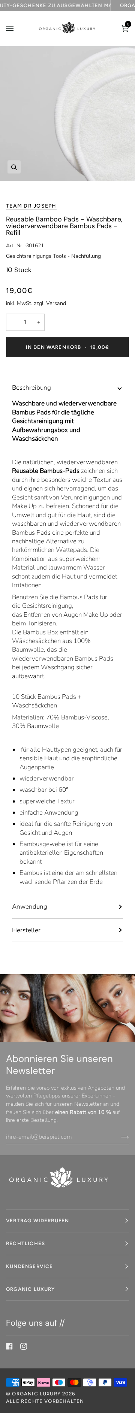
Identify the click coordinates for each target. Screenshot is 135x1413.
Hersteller (26, 930)
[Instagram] (23, 1346)
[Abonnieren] (119, 1137)
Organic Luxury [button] (30, 1289)
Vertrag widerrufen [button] (37, 1220)
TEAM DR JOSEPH (31, 206)
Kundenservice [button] (29, 1266)
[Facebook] (9, 1346)
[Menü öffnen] (17, 28)
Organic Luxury (37, 1394)
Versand (56, 303)
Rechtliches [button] (25, 1243)
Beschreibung (31, 387)
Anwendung (29, 906)
